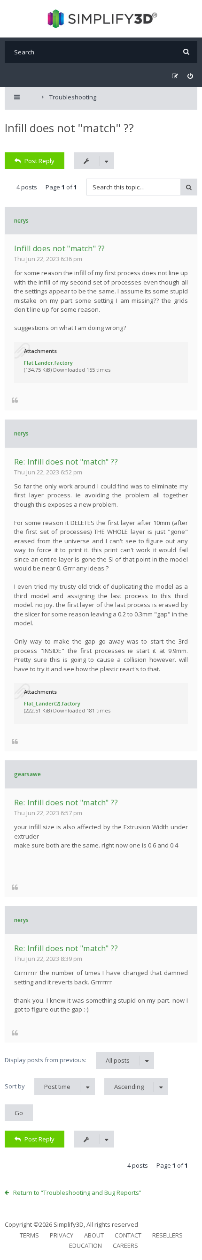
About (94, 1235)
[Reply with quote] (15, 400)
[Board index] (101, 18)
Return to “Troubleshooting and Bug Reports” (77, 1192)
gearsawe (27, 774)
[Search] (186, 52)
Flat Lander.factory (48, 362)
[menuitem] (190, 76)
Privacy (61, 1235)
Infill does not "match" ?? (69, 127)
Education (85, 1245)
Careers (125, 1245)
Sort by (37, 1086)
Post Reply (39, 161)
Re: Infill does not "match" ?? (66, 462)
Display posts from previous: (67, 1060)
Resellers (167, 1235)
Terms (29, 1235)
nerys (21, 221)
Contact (128, 1235)
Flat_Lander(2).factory (52, 703)
